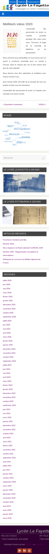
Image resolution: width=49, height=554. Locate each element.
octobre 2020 (8, 478)
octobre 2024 (8, 357)
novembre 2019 (9, 498)
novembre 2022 (9, 430)
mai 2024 (6, 373)
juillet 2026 (7, 280)
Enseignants (34, 2)
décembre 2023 (9, 393)
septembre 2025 (9, 317)
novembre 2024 (9, 353)
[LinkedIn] (24, 550)
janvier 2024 (8, 389)
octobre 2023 (8, 401)
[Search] (43, 158)
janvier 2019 (8, 514)
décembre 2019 (9, 494)
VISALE (42, 104)
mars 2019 (7, 510)
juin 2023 (6, 409)
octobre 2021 (8, 454)
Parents (22, 2)
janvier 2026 (8, 301)
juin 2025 (6, 325)
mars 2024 (7, 381)
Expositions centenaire (12, 104)
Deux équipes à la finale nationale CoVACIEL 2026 (23, 248)
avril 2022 (7, 438)
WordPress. (40, 544)
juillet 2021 (7, 466)
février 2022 (7, 446)
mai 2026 (6, 289)
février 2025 (7, 341)
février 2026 (7, 297)
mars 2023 (7, 417)
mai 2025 (6, 329)
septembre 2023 (9, 405)
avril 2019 (7, 506)
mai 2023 (6, 413)
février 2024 (7, 385)
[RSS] (29, 550)
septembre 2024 (9, 361)
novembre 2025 (9, 309)
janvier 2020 (8, 490)
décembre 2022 (9, 425)
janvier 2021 (8, 474)
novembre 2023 (9, 397)
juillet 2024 (7, 365)
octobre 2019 (8, 502)
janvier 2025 (8, 345)
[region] (25, 183)
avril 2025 (7, 333)
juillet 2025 (7, 321)
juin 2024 (6, 369)
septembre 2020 (9, 482)
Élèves (13, 2)
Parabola (29, 544)
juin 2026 (6, 284)
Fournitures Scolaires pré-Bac (15, 240)
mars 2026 (7, 293)
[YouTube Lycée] (19, 550)
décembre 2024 (9, 349)
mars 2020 (7, 486)
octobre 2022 (8, 434)
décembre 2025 (9, 305)
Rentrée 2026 (8, 244)
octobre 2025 (8, 313)
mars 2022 (7, 442)
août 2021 (7, 462)
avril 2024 (7, 377)
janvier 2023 (8, 421)
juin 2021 (6, 470)
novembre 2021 (9, 450)
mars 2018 (7, 518)
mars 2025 (7, 337)
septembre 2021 (9, 458)
